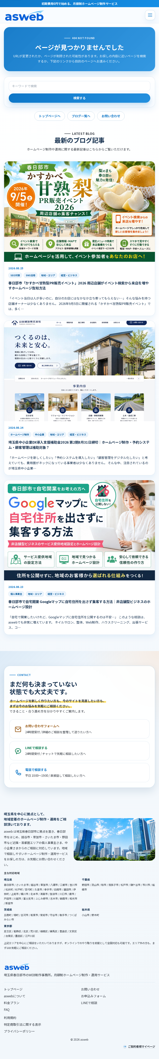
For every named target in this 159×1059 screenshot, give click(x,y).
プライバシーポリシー (19, 1031)
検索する (79, 98)
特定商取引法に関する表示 (22, 1024)
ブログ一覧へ (81, 116)
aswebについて (14, 996)
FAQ (7, 1009)
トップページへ (49, 116)
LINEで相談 (89, 1002)
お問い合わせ (111, 116)
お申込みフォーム (93, 996)
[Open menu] (150, 15)
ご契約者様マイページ (141, 1046)
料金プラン (11, 1002)
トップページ (13, 989)
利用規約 (10, 1017)
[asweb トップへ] (73, 15)
